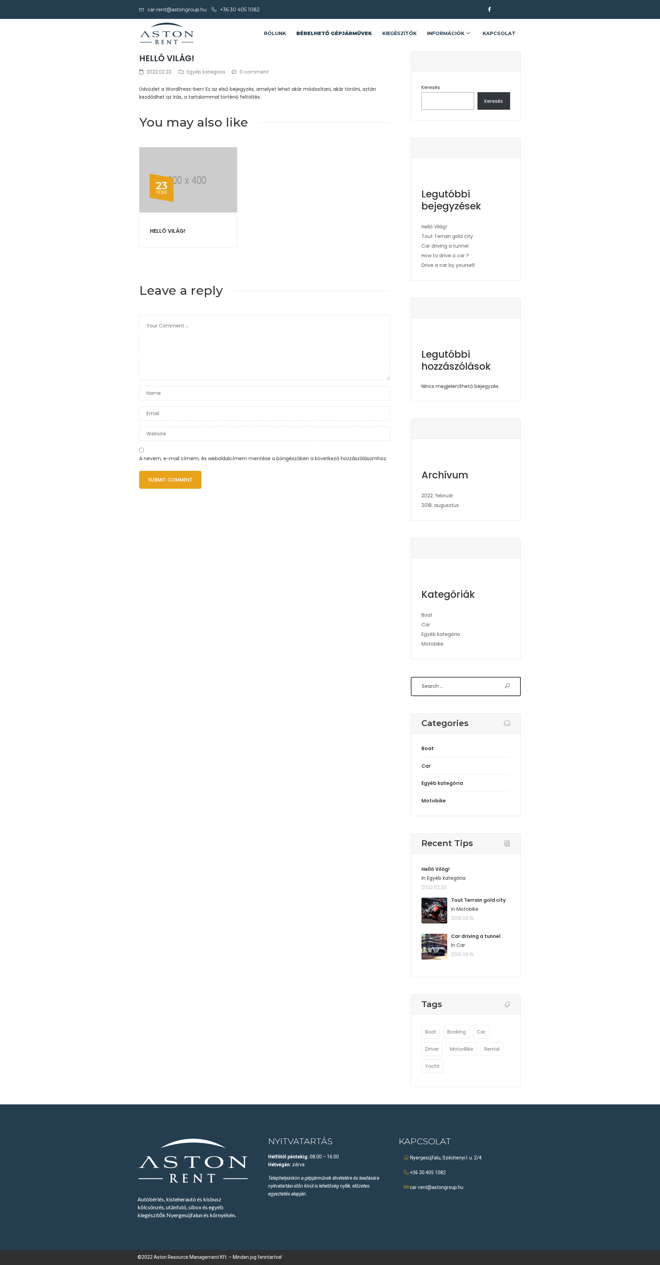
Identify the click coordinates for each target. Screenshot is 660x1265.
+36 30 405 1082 (240, 10)
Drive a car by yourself (448, 265)
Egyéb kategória (206, 71)
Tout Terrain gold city (447, 236)
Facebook (506, 9)
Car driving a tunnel (445, 245)
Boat (426, 615)
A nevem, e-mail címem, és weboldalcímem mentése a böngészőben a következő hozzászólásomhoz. (263, 458)
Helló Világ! (168, 231)
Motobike (432, 643)
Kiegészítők (399, 33)
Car (425, 624)
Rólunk (275, 33)
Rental (491, 1049)
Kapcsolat (499, 33)
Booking (456, 1031)
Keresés (430, 87)
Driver (432, 1049)
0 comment (254, 71)
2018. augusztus (440, 505)
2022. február (437, 495)
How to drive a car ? (445, 255)
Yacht (432, 1066)
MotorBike (461, 1049)
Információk (445, 33)
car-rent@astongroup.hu (177, 10)
